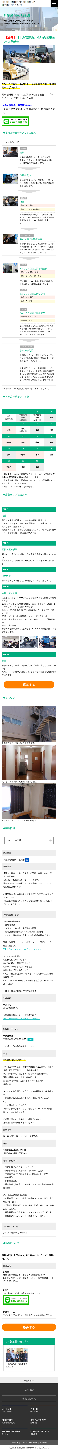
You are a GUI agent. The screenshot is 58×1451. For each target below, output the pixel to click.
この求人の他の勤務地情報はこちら (18, 1046)
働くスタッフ (35, 1410)
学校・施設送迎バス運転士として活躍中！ (21, 1018)
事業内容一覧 (29, 1398)
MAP (30, 1039)
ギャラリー (11, 1432)
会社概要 (39, 1432)
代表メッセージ (7, 1410)
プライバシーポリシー (29, 1442)
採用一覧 (38, 1421)
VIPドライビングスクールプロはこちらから (22, 949)
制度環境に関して (8, 1421)
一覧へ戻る (29, 1380)
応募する (29, 684)
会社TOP (15, 1442)
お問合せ (43, 1442)
